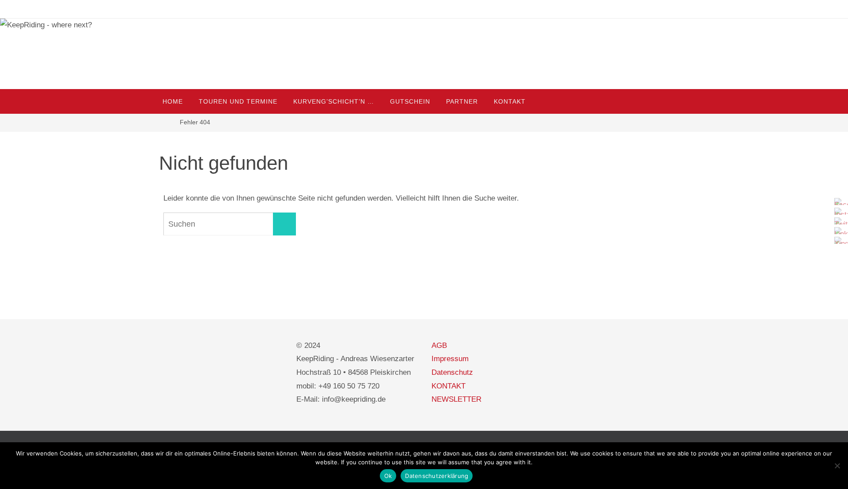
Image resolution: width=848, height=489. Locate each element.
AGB (439, 345)
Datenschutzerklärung (436, 475)
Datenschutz (452, 372)
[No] (837, 465)
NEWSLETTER (456, 399)
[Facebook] (839, 201)
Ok (388, 475)
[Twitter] (839, 221)
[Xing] (839, 240)
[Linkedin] (839, 230)
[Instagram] (839, 211)
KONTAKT (449, 386)
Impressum (450, 359)
